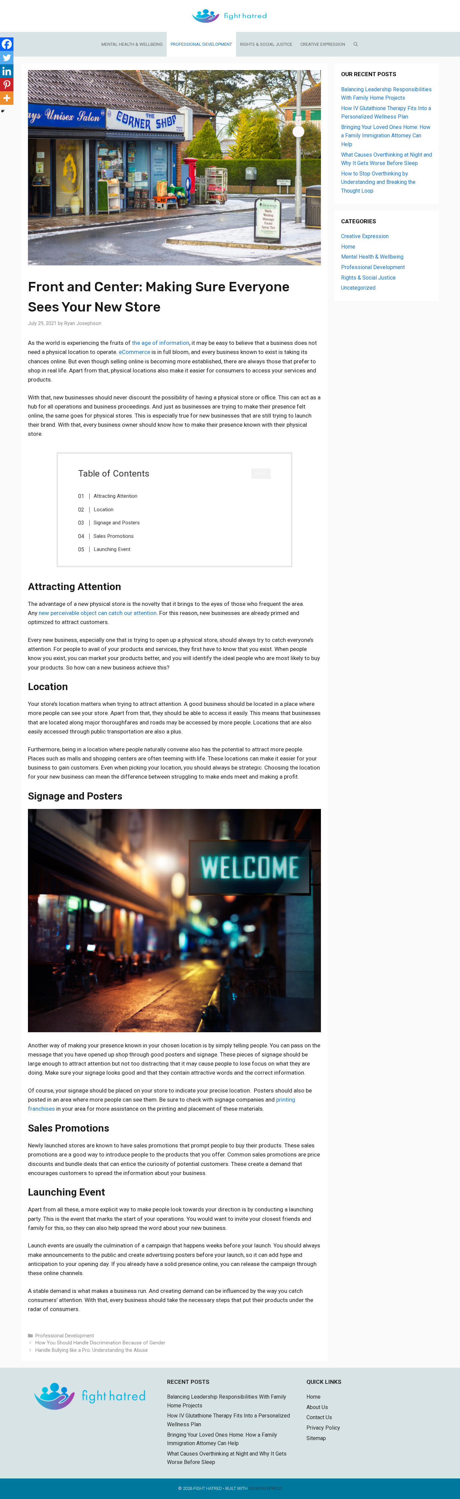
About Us (317, 1407)
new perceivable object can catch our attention (98, 613)
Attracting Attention (115, 496)
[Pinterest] (6, 84)
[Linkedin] (6, 71)
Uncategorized (358, 288)
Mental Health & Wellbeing (132, 44)
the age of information (160, 342)
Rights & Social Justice (266, 44)
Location (103, 510)
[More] (6, 98)
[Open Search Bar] (356, 44)
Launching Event (112, 549)
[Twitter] (6, 57)
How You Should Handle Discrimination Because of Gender (100, 1343)
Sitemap (316, 1438)
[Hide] (2, 111)
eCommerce (134, 352)
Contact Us (319, 1417)
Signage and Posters (117, 523)
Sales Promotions (114, 536)
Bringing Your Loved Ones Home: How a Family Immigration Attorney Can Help (385, 136)
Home (348, 246)
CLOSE (261, 473)
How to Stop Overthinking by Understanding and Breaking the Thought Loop (378, 182)
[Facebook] (6, 44)
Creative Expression (322, 44)
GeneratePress (265, 1488)
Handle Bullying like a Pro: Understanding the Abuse (91, 1350)
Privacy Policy (323, 1428)
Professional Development (201, 44)
